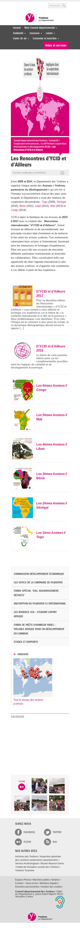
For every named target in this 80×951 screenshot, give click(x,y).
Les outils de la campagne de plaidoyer (38, 582)
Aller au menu (13, 3)
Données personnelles (27, 886)
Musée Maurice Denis (52, 863)
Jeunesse (34, 33)
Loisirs (48, 33)
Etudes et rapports (26, 641)
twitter (57, 832)
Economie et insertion (44, 38)
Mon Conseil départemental (39, 27)
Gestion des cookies (51, 886)
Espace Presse (23, 879)
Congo (14, 210)
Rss (55, 842)
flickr (27, 842)
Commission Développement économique (39, 573)
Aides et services (55, 45)
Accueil (17, 27)
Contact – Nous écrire (26, 883)
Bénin (22, 205)
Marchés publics (41, 879)
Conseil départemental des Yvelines (40, 18)
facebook (29, 832)
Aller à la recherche (40, 3)
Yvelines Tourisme (24, 870)
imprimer (62, 173)
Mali (52, 205)
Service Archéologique (27, 863)
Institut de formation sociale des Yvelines (37, 867)
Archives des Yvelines (26, 856)
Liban (38, 205)
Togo (44, 201)
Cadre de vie (19, 38)
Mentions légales (49, 883)
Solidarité (17, 33)
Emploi (55, 879)
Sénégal (61, 201)
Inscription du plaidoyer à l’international (40, 603)
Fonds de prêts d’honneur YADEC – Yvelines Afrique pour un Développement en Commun (39, 629)
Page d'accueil (40, 916)
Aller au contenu (26, 3)
